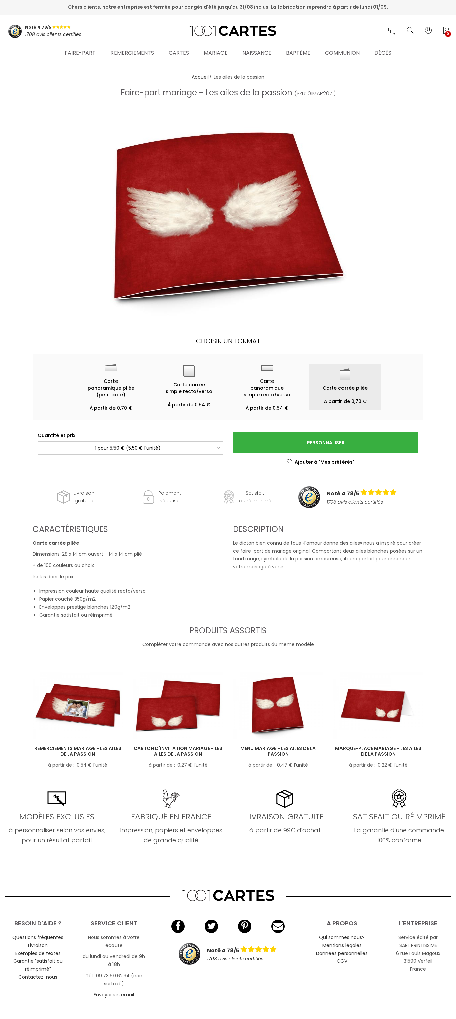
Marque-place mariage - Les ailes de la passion (378, 751)
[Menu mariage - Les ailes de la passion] (278, 706)
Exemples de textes (38, 953)
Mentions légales (342, 945)
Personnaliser (326, 442)
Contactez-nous (37, 977)
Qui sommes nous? (342, 937)
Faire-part (80, 53)
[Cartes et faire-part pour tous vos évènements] (228, 31)
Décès (382, 53)
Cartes (179, 53)
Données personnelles (342, 953)
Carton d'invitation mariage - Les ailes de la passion (178, 751)
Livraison (38, 945)
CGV (342, 961)
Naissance (256, 53)
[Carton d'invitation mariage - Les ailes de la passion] (178, 706)
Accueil (200, 77)
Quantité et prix (56, 435)
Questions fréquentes (37, 937)
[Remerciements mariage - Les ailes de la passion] (78, 706)
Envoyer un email (114, 994)
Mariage (216, 53)
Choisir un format (228, 341)
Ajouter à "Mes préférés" (325, 462)
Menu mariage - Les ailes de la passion (278, 751)
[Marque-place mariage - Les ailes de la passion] (378, 706)
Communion (342, 53)
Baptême (298, 53)
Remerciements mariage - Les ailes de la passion (77, 751)
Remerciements (132, 53)
